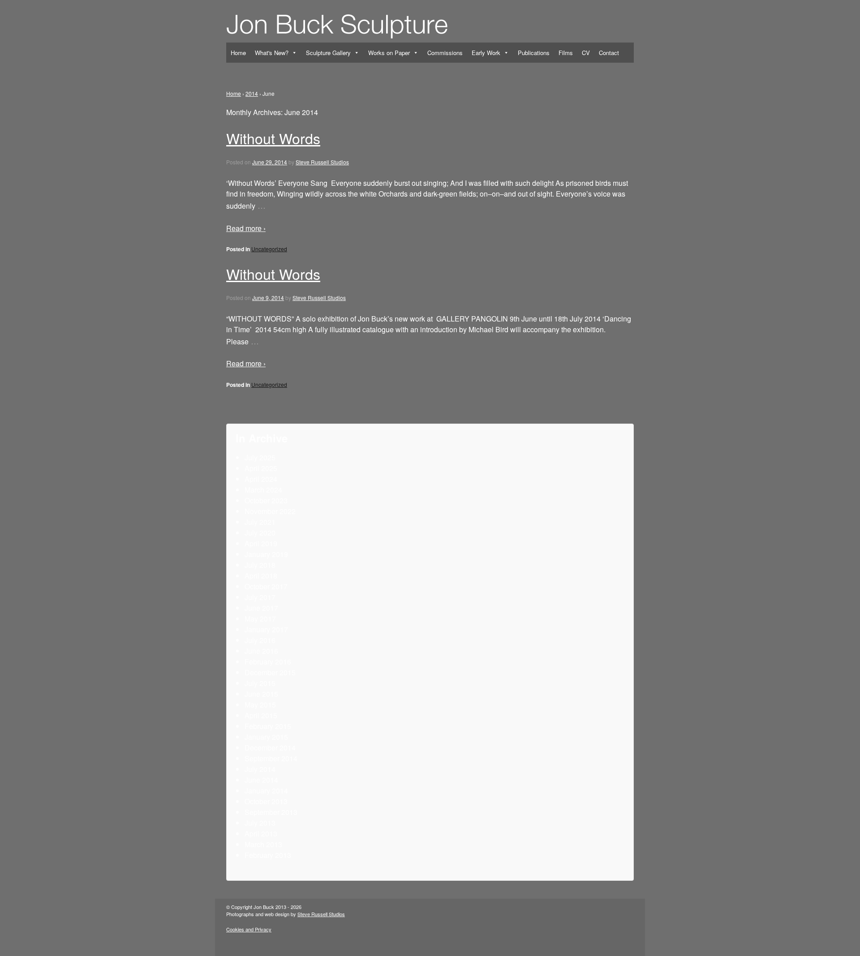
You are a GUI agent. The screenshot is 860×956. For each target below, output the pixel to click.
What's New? (271, 52)
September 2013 (271, 812)
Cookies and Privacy (248, 929)
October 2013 (266, 801)
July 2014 (260, 769)
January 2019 (266, 554)
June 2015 (261, 694)
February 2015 (268, 726)
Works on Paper (389, 52)
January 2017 (266, 629)
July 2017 (260, 597)
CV (586, 52)
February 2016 (268, 661)
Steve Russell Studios (322, 162)
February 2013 (268, 855)
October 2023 (266, 500)
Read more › (246, 228)
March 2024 (263, 489)
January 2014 (266, 790)
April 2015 (261, 715)
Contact (609, 52)
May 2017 (260, 618)
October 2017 (266, 586)
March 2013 (263, 844)
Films (566, 52)
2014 (251, 93)
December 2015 (270, 672)
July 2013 (260, 823)
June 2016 (261, 651)
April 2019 (261, 543)
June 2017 (261, 608)
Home (238, 52)
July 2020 (260, 532)
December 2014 (270, 747)
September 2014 (271, 758)
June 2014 (261, 780)
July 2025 (260, 457)
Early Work (486, 52)
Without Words (273, 138)
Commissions (445, 52)
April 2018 (261, 575)
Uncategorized (269, 249)
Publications (534, 52)
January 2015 (266, 737)
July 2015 (260, 683)
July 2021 (260, 522)
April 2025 (261, 468)
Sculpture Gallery (328, 52)
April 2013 (261, 833)
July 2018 (260, 565)
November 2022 (270, 511)
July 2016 (260, 640)
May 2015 (260, 704)
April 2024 (261, 479)
